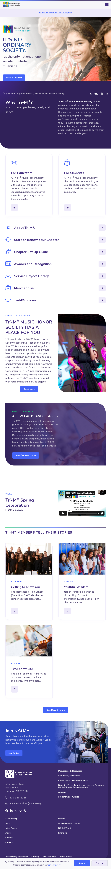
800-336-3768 (18, 797)
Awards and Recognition (33, 264)
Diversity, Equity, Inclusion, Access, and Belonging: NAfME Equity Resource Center (81, 786)
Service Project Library (31, 276)
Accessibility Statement (16, 857)
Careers (9, 842)
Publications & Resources (70, 771)
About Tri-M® (24, 228)
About (8, 833)
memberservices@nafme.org (25, 803)
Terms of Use (65, 857)
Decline (99, 863)
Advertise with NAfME (69, 823)
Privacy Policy (49, 857)
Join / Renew (11, 828)
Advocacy (62, 792)
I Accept (82, 863)
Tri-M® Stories (25, 300)
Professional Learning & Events (73, 780)
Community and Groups (69, 776)
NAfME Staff (64, 828)
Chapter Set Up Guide (31, 252)
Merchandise (24, 288)
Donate (61, 819)
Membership (11, 819)
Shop (7, 823)
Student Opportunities (68, 797)
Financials (62, 833)
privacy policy (54, 865)
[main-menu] (106, 5)
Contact (9, 838)
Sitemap (35, 857)
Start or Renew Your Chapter (55, 12)
